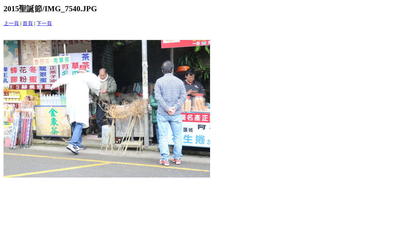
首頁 (28, 23)
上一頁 (11, 23)
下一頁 (44, 23)
